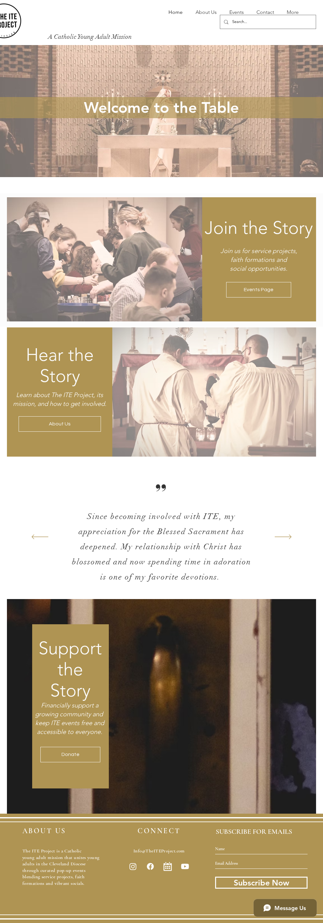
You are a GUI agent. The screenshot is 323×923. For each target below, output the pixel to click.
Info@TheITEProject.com (159, 851)
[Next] (283, 537)
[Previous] (40, 537)
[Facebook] (150, 866)
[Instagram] (133, 866)
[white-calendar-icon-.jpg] (167, 866)
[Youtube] (185, 866)
